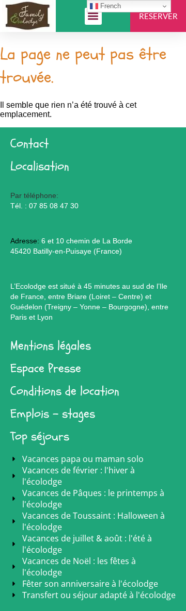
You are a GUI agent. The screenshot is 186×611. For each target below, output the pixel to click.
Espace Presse (45, 368)
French (109, 6)
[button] (93, 16)
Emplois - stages (52, 413)
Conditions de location (64, 391)
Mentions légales (50, 345)
